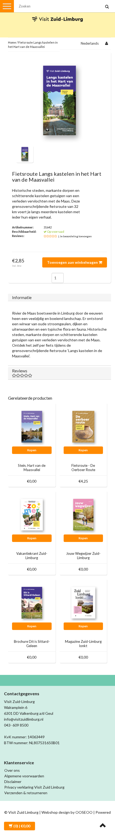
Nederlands (90, 43)
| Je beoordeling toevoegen (75, 236)
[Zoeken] (107, 7)
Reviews (19, 370)
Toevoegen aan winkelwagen (73, 262)
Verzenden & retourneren (25, 792)
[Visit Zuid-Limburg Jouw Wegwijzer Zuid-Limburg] (83, 514)
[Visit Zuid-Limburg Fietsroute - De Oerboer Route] (83, 426)
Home (12, 42)
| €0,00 (21, 826)
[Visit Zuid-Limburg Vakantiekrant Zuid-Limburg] (32, 514)
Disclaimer (12, 781)
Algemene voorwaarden (24, 776)
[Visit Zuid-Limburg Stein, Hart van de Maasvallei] (32, 426)
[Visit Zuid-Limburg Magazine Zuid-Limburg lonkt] (83, 602)
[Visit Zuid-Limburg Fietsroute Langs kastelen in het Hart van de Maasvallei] (24, 153)
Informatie (22, 297)
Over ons (12, 770)
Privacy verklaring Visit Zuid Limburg (34, 787)
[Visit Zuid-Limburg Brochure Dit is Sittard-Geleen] (32, 602)
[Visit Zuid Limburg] (57, 14)
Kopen (31, 450)
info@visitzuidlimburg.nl (23, 719)
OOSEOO (84, 812)
